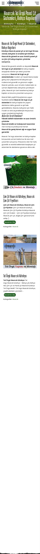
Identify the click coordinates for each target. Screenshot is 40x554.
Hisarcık (32, 23)
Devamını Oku (9, 222)
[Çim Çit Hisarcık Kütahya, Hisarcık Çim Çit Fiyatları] (20, 172)
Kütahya (21, 23)
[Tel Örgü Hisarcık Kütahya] (20, 251)
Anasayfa (8, 23)
